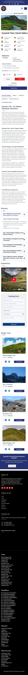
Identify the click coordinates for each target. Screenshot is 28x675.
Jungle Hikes (4, 634)
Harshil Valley (4, 656)
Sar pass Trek (4, 641)
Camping (3, 630)
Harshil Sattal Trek (6, 655)
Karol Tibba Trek (5, 636)
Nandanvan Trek (5, 579)
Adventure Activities (6, 628)
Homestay (4, 661)
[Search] (25, 8)
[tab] (6, 95)
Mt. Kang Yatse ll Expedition (8, 603)
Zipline (3, 644)
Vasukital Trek (5, 585)
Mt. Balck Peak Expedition (8, 594)
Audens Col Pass (5, 619)
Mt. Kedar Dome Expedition (8, 605)
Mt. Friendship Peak (6, 599)
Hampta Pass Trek (6, 633)
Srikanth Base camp (6, 583)
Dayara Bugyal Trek (9, 355)
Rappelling (4, 638)
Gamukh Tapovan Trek (7, 565)
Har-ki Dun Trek (5, 568)
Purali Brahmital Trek (6, 582)
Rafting (3, 664)
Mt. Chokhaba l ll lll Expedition (9, 597)
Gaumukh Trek (7, 414)
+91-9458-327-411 (12, 85)
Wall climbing (4, 642)
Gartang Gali (4, 561)
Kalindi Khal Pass (5, 621)
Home (2, 13)
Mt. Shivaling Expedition (7, 613)
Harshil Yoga (4, 659)
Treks (6, 13)
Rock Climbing (5, 639)
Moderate (10, 13)
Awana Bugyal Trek (6, 557)
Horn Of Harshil (5, 571)
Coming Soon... (5, 646)
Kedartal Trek (4, 574)
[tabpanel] (14, 155)
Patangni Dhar (5, 580)
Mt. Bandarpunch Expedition (8, 593)
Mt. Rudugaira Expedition (7, 610)
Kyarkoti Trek (4, 577)
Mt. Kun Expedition (6, 607)
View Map (3, 519)
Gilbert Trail (4, 631)
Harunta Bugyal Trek (6, 569)
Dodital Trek (4, 560)
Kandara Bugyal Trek (6, 576)
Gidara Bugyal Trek (9, 443)
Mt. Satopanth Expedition (8, 611)
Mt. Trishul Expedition (7, 614)
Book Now (14, 324)
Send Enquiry (12, 465)
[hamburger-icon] (21, 8)
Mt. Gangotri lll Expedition (8, 600)
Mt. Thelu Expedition (6, 616)
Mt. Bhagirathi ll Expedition (8, 596)
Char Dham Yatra (5, 653)
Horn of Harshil (8, 384)
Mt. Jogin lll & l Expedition (8, 602)
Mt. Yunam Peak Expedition (8, 618)
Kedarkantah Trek (5, 572)
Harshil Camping (5, 658)
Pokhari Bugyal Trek (6, 662)
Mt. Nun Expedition (6, 608)
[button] (14, 214)
